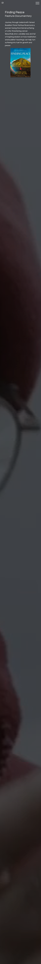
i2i (3, 3)
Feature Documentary (18, 16)
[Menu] (37, 3)
